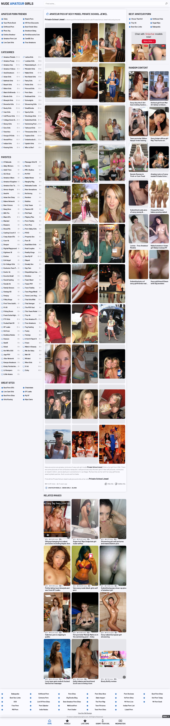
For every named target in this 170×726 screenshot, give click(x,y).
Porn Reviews (129, 694)
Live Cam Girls (9, 42)
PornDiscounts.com (32, 35)
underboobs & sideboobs (33, 140)
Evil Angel (12, 260)
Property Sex (33, 237)
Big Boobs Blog (71, 698)
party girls (33, 81)
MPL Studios (33, 170)
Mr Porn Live (128, 702)
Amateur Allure (12, 178)
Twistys (33, 335)
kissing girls (12, 147)
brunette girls (12, 104)
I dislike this (121, 484)
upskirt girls (33, 143)
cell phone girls (12, 116)
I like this (110, 484)
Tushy (33, 331)
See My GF (33, 256)
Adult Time (12, 170)
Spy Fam (33, 268)
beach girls (12, 85)
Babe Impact (100, 698)
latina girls (33, 57)
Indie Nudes (43, 710)
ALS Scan (12, 174)
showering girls (33, 104)
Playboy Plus (33, 217)
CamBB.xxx (29, 39)
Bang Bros (12, 209)
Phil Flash (33, 213)
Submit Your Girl (103, 724)
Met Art (33, 166)
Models (67, 724)
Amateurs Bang (30, 31)
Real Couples (33, 248)
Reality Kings (33, 252)
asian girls (12, 77)
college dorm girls (12, 120)
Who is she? (33, 147)
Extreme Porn (44, 698)
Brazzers (12, 225)
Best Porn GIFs (9, 388)
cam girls (12, 112)
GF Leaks (12, 327)
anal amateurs (12, 73)
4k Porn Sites (129, 698)
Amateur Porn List (10, 39)
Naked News (33, 178)
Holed (12, 347)
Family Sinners (12, 288)
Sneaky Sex (33, 264)
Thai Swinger (33, 303)
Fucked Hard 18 (12, 323)
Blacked (12, 221)
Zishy (6, 19)
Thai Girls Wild (33, 300)
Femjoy (12, 296)
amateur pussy (12, 61)
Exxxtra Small (12, 276)
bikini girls (66, 488)
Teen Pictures (100, 706)
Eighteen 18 (12, 252)
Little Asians (12, 374)
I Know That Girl (136, 19)
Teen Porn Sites (100, 710)
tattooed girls (33, 128)
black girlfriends (12, 92)
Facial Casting (12, 280)
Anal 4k (12, 193)
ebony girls (12, 124)
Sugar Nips (156, 23)
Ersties (12, 256)
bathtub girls (12, 81)
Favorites (12, 132)
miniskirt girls (33, 69)
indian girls (12, 143)
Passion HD (33, 209)
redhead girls (33, 96)
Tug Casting (33, 327)
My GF (27, 395)
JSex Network (12, 358)
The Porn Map (100, 702)
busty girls (12, 108)
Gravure (12, 339)
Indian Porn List (128, 706)
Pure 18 (33, 241)
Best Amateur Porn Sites (72, 702)
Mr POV (33, 174)
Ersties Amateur (9, 35)
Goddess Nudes (12, 335)
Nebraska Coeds (33, 186)
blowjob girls (12, 100)
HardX (12, 343)
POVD (33, 233)
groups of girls (12, 136)
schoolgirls (33, 100)
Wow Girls (33, 362)
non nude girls (33, 77)
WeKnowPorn (72, 706)
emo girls (12, 128)
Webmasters (120, 724)
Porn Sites (72, 694)
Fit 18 (12, 307)
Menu (165, 716)
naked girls (33, 73)
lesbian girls (33, 61)
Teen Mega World (33, 292)
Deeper (12, 245)
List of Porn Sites (43, 702)
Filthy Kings (12, 300)
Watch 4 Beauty (33, 347)
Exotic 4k (12, 272)
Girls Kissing (8, 399)
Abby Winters (12, 166)
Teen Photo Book (10, 23)
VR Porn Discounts (32, 23)
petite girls (33, 85)
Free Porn (15, 706)
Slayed (33, 260)
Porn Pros (33, 225)
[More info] (68, 537)
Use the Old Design (85, 713)
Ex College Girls (12, 264)
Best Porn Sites (9, 395)
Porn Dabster (43, 706)
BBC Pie (12, 213)
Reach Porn (29, 19)
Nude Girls (17, 3)
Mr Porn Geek (157, 702)
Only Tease (33, 205)
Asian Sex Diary (12, 197)
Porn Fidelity (33, 221)
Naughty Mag (33, 182)
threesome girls (33, 132)
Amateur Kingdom (12, 182)
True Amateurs (30, 42)
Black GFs (12, 217)
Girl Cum (12, 331)
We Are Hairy (33, 351)
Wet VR (33, 355)
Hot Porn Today (157, 698)
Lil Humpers (12, 370)
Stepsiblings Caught (33, 272)
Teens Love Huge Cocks (33, 296)
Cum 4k (12, 241)
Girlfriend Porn (9, 27)
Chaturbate (29, 388)
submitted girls (33, 120)
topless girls (33, 136)
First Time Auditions (12, 303)
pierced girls (33, 88)
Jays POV (12, 355)
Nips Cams (29, 399)
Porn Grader (72, 710)
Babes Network (12, 201)
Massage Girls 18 (33, 162)
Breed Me (12, 229)
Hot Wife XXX (12, 351)
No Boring (33, 193)
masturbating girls (33, 65)
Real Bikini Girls (33, 245)
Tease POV (33, 284)
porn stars (33, 92)
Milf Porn (15, 710)
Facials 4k (12, 284)
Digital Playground (12, 248)
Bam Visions (12, 205)
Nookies (33, 197)
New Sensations (33, 189)
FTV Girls (12, 319)
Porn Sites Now (100, 694)
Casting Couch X (12, 233)
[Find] (166, 3)
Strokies (33, 276)
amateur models (54, 488)
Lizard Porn (129, 710)
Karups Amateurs (12, 362)
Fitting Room (12, 311)
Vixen (33, 343)
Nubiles (33, 201)
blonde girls (12, 96)
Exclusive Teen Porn (12, 268)
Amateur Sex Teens (12, 186)
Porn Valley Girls (33, 229)
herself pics (12, 140)
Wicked (33, 358)
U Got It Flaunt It (33, 339)
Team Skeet (33, 280)
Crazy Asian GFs (12, 237)
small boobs (33, 108)
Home (50, 724)
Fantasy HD (12, 292)
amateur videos (12, 69)
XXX (15, 702)
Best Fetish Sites (31, 27)
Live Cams (85, 724)
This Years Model (33, 311)
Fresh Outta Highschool (12, 315)
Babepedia (156, 27)
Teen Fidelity (33, 288)
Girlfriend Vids (158, 19)
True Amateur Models (33, 319)
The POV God (33, 307)
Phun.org (7, 31)
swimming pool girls (33, 124)
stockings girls (33, 116)
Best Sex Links (136, 27)
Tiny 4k (33, 315)
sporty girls (33, 112)
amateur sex (12, 65)
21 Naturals (12, 162)
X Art (33, 366)
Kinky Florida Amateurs (12, 366)
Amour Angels (12, 189)
